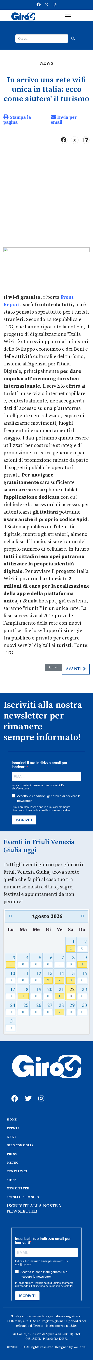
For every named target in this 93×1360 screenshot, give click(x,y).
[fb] (13, 1093)
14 (61, 977)
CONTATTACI (17, 1171)
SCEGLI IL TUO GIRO (23, 1197)
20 (49, 992)
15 (72, 977)
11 (25, 977)
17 (12, 992)
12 (38, 977)
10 (12, 977)
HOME (12, 1120)
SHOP (11, 1180)
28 (61, 1008)
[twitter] (27, 1093)
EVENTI (13, 1128)
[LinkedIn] (86, 140)
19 (38, 992)
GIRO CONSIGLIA (20, 1145)
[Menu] (68, 16)
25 (25, 1008)
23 (84, 992)
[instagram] (40, 1093)
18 (25, 992)
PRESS (12, 1154)
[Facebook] (39, 4)
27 (49, 1008)
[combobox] (42, 38)
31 (12, 1024)
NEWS (11, 1137)
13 (49, 977)
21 (61, 992)
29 (72, 1008)
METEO (12, 1163)
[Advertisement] (46, 197)
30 (84, 1008)
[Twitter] (46, 4)
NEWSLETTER (18, 1188)
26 (38, 1008)
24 (12, 1008)
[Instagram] (54, 4)
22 (72, 992)
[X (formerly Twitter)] (75, 140)
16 (84, 977)
